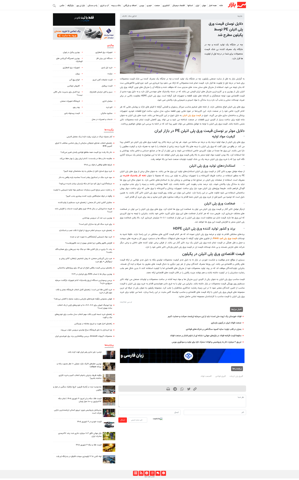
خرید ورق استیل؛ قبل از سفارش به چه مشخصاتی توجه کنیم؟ (88, 171)
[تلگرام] (147, 473)
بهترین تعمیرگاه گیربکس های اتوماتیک (69, 60)
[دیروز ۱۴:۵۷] (109, 401)
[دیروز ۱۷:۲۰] (109, 355)
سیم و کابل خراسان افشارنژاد (101, 92)
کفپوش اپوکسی (73, 85)
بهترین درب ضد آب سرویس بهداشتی (97, 218)
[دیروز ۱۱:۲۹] (109, 448)
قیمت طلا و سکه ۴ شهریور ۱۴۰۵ (89, 444)
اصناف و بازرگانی (130, 5)
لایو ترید (109, 107)
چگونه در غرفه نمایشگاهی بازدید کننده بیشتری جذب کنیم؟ (89, 196)
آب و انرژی (104, 5)
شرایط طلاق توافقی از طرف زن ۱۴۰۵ (98, 164)
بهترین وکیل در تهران (71, 52)
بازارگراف (70, 5)
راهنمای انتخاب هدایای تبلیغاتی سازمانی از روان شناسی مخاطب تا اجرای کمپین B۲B (83, 145)
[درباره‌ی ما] (163, 473)
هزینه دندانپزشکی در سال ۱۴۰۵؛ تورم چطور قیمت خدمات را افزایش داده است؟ (83, 210)
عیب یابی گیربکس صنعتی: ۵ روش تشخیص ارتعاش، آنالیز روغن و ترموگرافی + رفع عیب (85, 260)
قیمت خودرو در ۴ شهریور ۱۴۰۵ (89, 421)
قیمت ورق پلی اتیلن (192, 115)
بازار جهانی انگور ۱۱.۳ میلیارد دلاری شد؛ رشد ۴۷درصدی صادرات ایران (80, 435)
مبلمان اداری (107, 101)
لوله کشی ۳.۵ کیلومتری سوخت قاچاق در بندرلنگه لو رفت (79, 456)
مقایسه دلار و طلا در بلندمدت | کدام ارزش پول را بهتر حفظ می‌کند (86, 158)
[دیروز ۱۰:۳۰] (109, 459)
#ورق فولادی (220, 376)
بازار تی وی (80, 5)
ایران (197, 5)
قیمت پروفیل (107, 85)
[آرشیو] (135, 473)
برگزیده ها (109, 130)
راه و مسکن (92, 5)
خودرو (149, 5)
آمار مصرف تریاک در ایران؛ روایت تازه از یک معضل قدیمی (89, 136)
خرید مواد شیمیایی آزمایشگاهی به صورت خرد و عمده (91, 236)
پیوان (78, 73)
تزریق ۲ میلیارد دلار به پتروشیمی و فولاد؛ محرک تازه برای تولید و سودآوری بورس (206, 342)
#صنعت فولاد (206, 376)
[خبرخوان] (141, 473)
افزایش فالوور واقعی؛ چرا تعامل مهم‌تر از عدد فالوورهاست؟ (88, 243)
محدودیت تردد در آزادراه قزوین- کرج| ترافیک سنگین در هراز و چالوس (77, 388)
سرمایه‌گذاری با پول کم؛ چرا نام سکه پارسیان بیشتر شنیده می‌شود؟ (85, 183)
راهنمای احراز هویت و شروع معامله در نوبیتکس (93, 323)
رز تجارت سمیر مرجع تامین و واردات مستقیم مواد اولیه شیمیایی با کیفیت (82, 190)
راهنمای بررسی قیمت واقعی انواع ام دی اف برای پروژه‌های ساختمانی (85, 267)
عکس (62, 5)
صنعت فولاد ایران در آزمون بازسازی (226, 323)
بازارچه (239, 16)
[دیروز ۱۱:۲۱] (109, 366)
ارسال (122, 420)
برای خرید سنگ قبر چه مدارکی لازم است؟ (95, 224)
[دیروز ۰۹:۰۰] (109, 436)
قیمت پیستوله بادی (72, 113)
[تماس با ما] (158, 473)
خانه (221, 5)
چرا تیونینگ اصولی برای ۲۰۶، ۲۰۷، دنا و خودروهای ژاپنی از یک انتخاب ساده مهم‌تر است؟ (84, 307)
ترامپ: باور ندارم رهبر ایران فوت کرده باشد (85, 352)
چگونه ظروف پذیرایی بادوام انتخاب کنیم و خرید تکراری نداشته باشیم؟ (80, 377)
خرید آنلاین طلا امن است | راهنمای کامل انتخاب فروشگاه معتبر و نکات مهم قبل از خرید (84, 291)
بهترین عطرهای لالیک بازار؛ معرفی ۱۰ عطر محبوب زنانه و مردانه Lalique (79, 365)
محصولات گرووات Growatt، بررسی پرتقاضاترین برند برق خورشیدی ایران (83, 336)
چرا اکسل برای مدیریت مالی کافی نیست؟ (68, 93)
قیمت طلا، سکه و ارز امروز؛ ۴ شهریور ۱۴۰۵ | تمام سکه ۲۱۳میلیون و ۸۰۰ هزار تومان (80, 400)
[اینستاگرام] (152, 473)
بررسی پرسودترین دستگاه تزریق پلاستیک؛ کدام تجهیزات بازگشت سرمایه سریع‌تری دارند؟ (83, 282)
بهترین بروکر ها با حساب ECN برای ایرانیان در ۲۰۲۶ (92, 274)
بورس (141, 5)
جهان (204, 5)
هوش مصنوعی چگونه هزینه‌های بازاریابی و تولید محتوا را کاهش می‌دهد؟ (83, 299)
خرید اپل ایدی (106, 67)
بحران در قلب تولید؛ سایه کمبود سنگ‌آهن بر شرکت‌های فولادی (213, 329)
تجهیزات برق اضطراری (103, 52)
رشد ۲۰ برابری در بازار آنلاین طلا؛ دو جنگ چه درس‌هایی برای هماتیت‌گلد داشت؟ (83, 251)
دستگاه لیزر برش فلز (104, 58)
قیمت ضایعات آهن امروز (102, 79)
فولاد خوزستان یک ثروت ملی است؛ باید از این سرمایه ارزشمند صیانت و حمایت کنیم (204, 316)
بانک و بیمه (116, 5)
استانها (190, 5)
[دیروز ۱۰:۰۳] (109, 424)
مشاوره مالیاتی (106, 113)
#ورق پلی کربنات (236, 376)
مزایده (110, 73)
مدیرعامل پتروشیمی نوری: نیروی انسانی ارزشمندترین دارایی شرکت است (78, 412)
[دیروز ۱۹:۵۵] (109, 413)
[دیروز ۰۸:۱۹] (109, 378)
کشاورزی (166, 5)
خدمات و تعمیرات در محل (102, 119)
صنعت (157, 5)
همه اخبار (213, 5)
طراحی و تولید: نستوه (149, 477)
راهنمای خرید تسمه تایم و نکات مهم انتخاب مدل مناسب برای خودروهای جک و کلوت (83, 316)
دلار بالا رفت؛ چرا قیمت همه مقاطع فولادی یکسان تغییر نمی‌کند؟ (86, 152)
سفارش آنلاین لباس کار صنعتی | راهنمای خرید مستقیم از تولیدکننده (85, 202)
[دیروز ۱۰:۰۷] (109, 389)
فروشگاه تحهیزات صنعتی (70, 101)
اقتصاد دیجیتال (178, 5)
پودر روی (76, 107)
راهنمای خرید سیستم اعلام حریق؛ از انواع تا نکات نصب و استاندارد (85, 230)
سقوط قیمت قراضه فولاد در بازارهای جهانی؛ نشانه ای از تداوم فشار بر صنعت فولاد (205, 335)
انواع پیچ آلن (74, 79)
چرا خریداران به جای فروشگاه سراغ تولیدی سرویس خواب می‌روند (86, 330)
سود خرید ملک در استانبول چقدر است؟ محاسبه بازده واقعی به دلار (85, 177)
